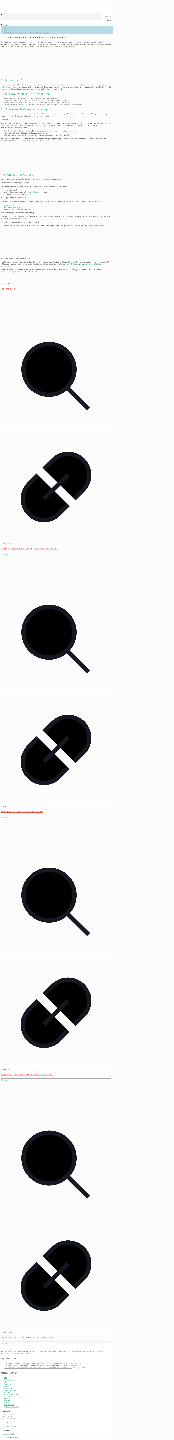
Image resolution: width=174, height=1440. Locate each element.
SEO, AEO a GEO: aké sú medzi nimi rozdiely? (22, 811)
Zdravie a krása (10, 1390)
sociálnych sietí (9, 205)
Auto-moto (8, 1388)
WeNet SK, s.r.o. (9, 1414)
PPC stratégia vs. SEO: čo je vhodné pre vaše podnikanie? (28, 1337)
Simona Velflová (6, 284)
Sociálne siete (9, 1405)
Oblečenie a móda (11, 1394)
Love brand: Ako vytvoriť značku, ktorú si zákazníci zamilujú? (26, 33)
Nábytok (7, 1392)
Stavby (6, 1386)
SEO (5, 31)
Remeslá (7, 1403)
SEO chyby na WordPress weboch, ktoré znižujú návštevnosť (29, 548)
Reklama (7, 1401)
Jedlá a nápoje (9, 1396)
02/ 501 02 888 (8, 1434)
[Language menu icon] (1, 17)
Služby (6, 1382)
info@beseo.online (10, 1426)
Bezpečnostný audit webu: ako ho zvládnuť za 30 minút (27, 1074)
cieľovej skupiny (35, 192)
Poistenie (7, 1398)
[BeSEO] (31, 10)
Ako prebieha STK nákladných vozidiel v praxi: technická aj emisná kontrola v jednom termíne (38, 1368)
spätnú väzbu (72, 264)
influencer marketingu (12, 207)
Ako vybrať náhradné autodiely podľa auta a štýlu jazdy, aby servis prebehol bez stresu (36, 1364)
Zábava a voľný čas (11, 1407)
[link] (24, 25)
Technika (7, 1384)
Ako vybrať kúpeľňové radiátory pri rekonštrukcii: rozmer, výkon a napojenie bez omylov (36, 1366)
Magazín (7, 29)
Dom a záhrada (9, 1380)
